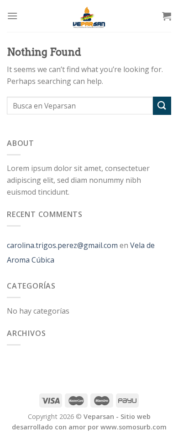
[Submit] (162, 105)
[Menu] (12, 16)
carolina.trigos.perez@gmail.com (62, 245)
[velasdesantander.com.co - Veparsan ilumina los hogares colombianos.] (89, 16)
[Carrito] (166, 16)
